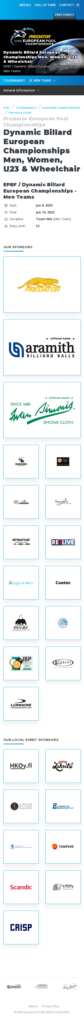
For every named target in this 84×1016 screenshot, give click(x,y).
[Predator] (42, 986)
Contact (66, 5)
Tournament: (14, 80)
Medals (25, 5)
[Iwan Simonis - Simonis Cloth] (70, 986)
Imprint (33, 1006)
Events (64, 15)
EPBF (6, 107)
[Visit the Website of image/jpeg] (42, 284)
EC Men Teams (40, 80)
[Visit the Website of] (21, 582)
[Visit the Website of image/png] (21, 501)
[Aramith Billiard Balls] (14, 986)
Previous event (20, 112)
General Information (19, 90)
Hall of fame (45, 5)
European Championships (61, 107)
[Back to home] (31, 36)
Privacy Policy (50, 1006)
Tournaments (26, 107)
